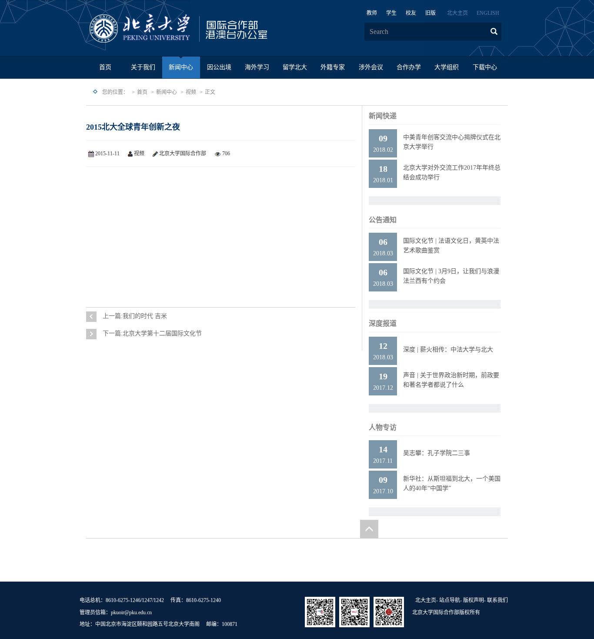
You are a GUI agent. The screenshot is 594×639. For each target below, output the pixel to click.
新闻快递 (383, 116)
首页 (105, 67)
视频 (191, 92)
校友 (411, 13)
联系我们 (497, 600)
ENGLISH (488, 13)
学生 (391, 13)
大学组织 (446, 67)
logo (205, 28)
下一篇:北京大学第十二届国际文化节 (152, 333)
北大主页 (457, 13)
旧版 (430, 13)
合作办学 (409, 67)
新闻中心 (181, 67)
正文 (210, 92)
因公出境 (219, 67)
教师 (372, 13)
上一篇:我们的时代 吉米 (135, 316)
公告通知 (383, 220)
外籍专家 (332, 67)
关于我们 (143, 67)
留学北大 (295, 67)
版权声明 (473, 600)
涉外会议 (371, 67)
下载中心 (485, 67)
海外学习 (257, 67)
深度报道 (383, 323)
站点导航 (449, 600)
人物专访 (383, 427)
